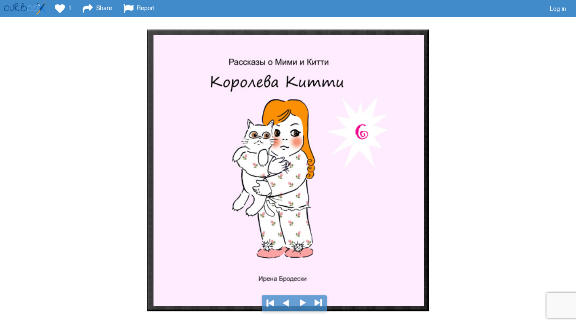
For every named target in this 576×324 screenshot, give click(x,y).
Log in (558, 8)
